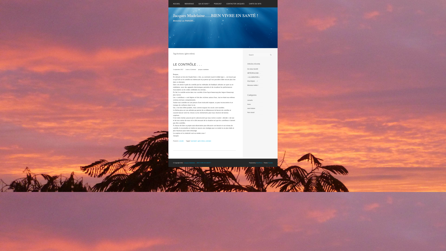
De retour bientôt (252, 69)
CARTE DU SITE (255, 4)
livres (249, 104)
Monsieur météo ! (252, 85)
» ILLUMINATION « (253, 77)
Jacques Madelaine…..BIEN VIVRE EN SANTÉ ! (215, 15)
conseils (181, 141)
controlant (208, 141)
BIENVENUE (189, 4)
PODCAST (218, 4)
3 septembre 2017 (178, 69)
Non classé (250, 112)
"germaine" (194, 141)
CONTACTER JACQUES (235, 4)
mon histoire (251, 108)
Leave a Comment (191, 69)
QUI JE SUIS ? (203, 4)
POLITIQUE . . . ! (252, 81)
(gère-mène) (201, 141)
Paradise (270, 162)
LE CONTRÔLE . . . (187, 64)
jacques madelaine (203, 69)
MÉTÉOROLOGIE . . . (254, 73)
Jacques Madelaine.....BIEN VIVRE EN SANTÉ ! (197, 162)
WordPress (259, 162)
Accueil (176, 4)
